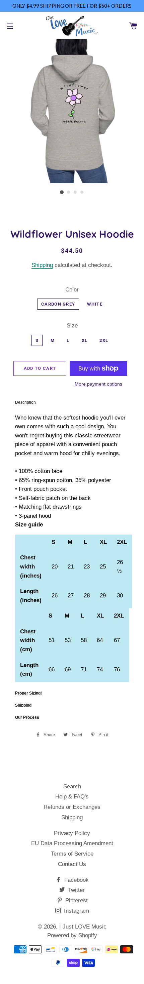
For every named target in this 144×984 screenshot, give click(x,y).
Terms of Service (72, 854)
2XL (103, 340)
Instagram (75, 911)
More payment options (98, 384)
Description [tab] (25, 402)
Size (72, 325)
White (94, 304)
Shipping (42, 265)
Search (72, 786)
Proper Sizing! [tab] (28, 693)
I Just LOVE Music (82, 926)
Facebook (76, 880)
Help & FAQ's (72, 796)
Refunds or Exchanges (72, 807)
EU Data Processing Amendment (72, 843)
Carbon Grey (58, 304)
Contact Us (72, 864)
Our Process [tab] (27, 717)
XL (85, 340)
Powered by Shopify (72, 935)
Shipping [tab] (23, 705)
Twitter (75, 890)
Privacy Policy (72, 833)
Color (72, 289)
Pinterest (76, 900)
